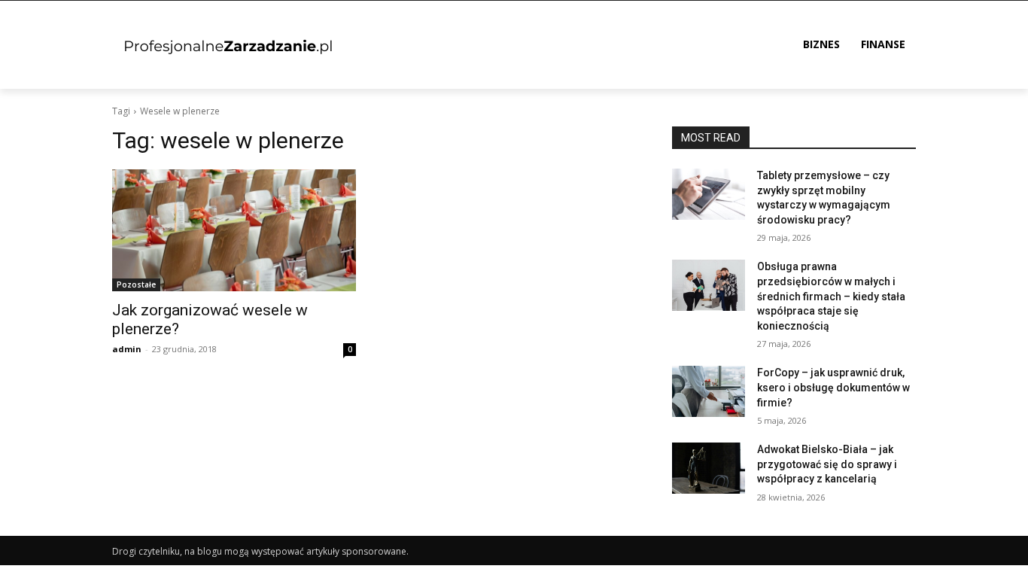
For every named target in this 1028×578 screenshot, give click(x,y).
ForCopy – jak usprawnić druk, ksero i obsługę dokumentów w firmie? (833, 387)
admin (126, 348)
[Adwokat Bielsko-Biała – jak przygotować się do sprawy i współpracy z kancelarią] (708, 468)
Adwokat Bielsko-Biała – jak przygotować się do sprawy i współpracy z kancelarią (827, 464)
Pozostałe (136, 284)
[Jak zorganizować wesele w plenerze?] (234, 230)
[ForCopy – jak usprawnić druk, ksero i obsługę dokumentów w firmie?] (708, 391)
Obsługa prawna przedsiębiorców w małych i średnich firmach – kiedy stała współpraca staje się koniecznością (831, 295)
